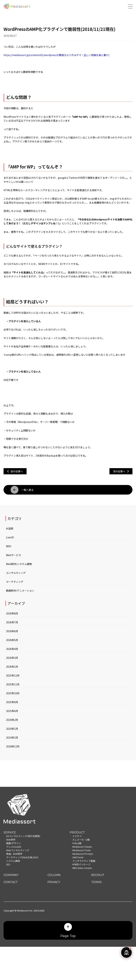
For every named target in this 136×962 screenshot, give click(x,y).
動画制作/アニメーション (20, 590)
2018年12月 (12, 746)
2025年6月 (12, 711)
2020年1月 (12, 728)
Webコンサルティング (17, 850)
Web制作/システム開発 (19, 564)
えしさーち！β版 (81, 839)
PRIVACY (53, 882)
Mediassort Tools (81, 850)
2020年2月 (12, 720)
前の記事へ (17, 471)
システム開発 (13, 861)
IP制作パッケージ (81, 864)
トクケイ (77, 836)
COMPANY (11, 875)
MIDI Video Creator (82, 868)
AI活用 (9, 528)
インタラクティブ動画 (83, 861)
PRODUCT (77, 832)
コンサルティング (16, 573)
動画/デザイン (13, 843)
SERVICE (10, 832)
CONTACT (11, 882)
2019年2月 (12, 737)
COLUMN (54, 875)
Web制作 (11, 839)
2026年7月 (12, 622)
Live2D (10, 537)
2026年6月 (12, 631)
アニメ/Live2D (13, 846)
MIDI (8, 546)
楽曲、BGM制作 (14, 853)
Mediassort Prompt (82, 853)
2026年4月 (12, 649)
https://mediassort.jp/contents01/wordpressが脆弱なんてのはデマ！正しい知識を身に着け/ (56, 55)
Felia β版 (76, 843)
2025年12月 (12, 675)
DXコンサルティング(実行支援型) (23, 836)
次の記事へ (119, 471)
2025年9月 (12, 702)
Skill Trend (77, 857)
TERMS (96, 882)
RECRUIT (97, 875)
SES (8, 864)
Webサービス (13, 555)
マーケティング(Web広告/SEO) (22, 857)
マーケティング (14, 581)
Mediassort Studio (82, 846)
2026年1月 (12, 666)
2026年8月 (12, 613)
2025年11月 (12, 684)
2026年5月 (12, 640)
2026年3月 (12, 657)
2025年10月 (12, 693)
